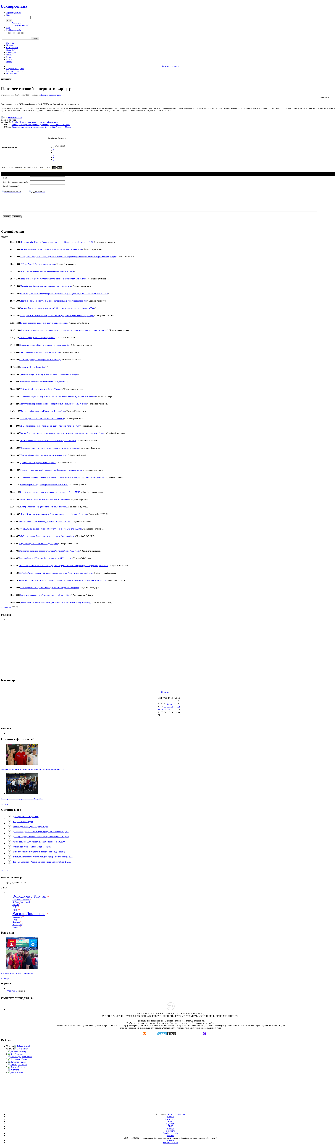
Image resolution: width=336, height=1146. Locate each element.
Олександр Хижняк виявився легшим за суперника (43, 382)
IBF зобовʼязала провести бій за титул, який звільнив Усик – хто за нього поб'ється (56, 573)
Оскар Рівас (22, 1049)
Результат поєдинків (15, 69)
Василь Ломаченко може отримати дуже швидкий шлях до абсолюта (51, 249)
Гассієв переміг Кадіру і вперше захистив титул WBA (44, 485)
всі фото (4, 804)
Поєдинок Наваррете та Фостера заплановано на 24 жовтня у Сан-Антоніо (54, 279)
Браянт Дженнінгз (18, 1064)
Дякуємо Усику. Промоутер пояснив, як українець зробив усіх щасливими (53, 301)
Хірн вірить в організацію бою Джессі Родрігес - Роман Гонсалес (41, 124)
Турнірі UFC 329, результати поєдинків (38, 462)
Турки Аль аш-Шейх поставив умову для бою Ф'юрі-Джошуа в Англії (50, 529)
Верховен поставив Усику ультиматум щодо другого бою (44, 345)
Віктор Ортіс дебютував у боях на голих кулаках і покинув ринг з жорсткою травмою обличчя (62, 433)
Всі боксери (11, 73)
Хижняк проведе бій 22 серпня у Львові (37, 337)
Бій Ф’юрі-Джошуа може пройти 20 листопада (40, 360)
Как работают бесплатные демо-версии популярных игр (45, 286)
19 (165, 709)
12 (165, 706)
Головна (10, 43)
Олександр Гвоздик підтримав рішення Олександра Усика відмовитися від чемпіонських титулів (62, 580)
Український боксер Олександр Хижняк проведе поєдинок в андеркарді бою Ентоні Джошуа (62, 477)
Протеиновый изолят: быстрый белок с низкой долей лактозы (48, 440)
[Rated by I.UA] (162, 1110)
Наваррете (17, 925)
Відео (170, 1121)
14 (172, 706)
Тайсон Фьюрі (23, 1046)
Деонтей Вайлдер (18, 1051)
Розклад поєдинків (170, 66)
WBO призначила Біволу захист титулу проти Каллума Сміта (46, 536)
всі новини (6, 607)
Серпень (165, 692)
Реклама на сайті (170, 1143)
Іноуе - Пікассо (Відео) (23, 821)
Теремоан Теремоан (21, 900)
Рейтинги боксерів (14, 71)
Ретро (8, 57)
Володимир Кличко (29, 896)
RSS (8, 28)
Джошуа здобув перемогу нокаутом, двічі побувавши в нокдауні (49, 374)
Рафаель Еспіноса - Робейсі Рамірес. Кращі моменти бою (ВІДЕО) (42, 862)
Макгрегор (17, 917)
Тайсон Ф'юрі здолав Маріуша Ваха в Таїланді (41, 389)
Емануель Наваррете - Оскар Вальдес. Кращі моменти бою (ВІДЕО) (43, 857)
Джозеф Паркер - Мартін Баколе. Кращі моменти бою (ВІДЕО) (41, 837)
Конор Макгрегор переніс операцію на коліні (39, 352)
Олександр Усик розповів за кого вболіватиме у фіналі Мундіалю (49, 448)
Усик (14, 909)
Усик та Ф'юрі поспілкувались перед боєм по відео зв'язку (39, 852)
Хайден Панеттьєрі (21, 902)
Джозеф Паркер (17, 1067)
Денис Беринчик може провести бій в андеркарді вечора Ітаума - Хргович (53, 514)
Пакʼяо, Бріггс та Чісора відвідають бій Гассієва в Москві (44, 521)
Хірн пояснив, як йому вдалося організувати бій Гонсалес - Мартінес (42, 127)
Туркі (14, 920)
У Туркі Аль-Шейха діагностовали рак (37, 264)
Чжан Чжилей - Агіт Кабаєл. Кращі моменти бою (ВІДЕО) (39, 842)
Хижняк (16, 922)
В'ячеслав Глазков (18, 1062)
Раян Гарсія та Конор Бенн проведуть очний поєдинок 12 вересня (49, 588)
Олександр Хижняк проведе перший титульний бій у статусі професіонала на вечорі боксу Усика (64, 293)
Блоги (9, 59)
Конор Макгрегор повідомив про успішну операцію (43, 323)
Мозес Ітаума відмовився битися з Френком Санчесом (44, 499)
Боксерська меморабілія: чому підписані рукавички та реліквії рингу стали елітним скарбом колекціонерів (68, 257)
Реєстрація (16, 23)
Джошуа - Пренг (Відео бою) (33, 367)
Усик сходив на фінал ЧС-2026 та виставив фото (42, 418)
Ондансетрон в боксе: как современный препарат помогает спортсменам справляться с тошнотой (64, 330)
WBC (14, 907)
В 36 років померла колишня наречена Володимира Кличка (47, 271)
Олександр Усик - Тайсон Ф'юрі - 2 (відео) (32, 847)
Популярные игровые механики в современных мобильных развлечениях (53, 404)
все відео (5, 870)
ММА (9, 55)
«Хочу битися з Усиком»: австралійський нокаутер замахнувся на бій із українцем (57, 315)
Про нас (170, 1140)
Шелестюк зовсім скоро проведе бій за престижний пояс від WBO (50, 426)
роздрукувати (55, 95)
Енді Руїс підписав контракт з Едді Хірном (38, 543)
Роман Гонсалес (15, 117)
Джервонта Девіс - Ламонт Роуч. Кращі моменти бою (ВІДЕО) (41, 832)
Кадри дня (11, 52)
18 (162, 709)
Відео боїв (10, 50)
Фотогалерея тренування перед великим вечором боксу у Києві (22, 799)
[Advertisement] (168, 1092)
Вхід (8, 15)
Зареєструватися (13, 13)
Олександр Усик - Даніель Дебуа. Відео (30, 827)
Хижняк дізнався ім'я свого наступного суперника (43, 455)
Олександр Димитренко (21, 1057)
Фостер (15, 927)
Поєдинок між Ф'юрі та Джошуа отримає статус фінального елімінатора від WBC (56, 242)
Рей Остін (14, 1070)
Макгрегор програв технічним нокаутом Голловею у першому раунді (51, 470)
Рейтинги (170, 1131)
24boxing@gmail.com (176, 1114)
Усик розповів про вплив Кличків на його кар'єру (42, 411)
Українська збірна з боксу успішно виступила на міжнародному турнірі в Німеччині (58, 396)
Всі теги (170, 1135)
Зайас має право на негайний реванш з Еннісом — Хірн (45, 595)
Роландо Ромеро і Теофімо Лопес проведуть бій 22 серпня (45, 558)
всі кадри (5, 978)
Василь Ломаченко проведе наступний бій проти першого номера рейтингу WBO (57, 308)
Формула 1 (12, 991)
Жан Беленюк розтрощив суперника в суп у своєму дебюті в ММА (50, 492)
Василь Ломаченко (28, 913)
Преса (9, 62)
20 (168, 709)
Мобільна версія (13, 30)
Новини (10, 45)
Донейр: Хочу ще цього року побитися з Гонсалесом (35, 122)
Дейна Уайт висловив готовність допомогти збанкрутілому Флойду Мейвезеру (55, 602)
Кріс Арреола (16, 1054)
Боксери (170, 1128)
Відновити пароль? (20, 25)
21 (172, 709)
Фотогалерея (12, 47)
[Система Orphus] (40, 169)
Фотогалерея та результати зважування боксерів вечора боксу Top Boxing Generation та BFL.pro (33, 769)
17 (159, 709)
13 (168, 706)
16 (179, 706)
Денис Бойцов (16, 1072)
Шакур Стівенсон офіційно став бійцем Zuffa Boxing (43, 507)
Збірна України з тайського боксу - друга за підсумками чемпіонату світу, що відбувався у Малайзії (63, 565)
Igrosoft (15, 904)
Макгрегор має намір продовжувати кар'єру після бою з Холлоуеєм (49, 551)
